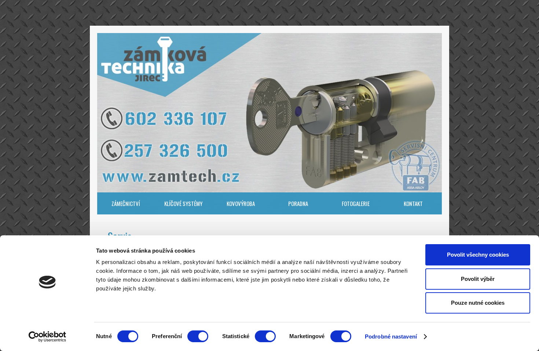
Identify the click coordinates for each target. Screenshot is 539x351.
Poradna (298, 203)
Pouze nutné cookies (478, 303)
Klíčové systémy (183, 203)
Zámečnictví (125, 203)
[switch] (197, 336)
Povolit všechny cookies (478, 255)
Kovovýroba (241, 203)
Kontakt (413, 203)
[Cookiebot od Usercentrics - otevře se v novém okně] (47, 336)
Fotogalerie (356, 203)
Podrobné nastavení (391, 336)
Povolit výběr (478, 279)
